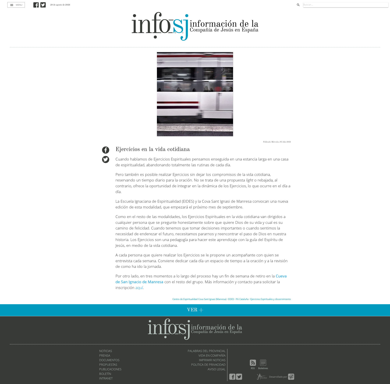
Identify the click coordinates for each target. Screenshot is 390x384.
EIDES (231, 299)
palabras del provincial (206, 351)
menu (16, 5)
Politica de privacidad (208, 364)
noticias (105, 351)
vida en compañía (212, 355)
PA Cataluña (242, 299)
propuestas (108, 364)
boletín (105, 374)
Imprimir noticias (212, 360)
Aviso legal (216, 369)
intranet (106, 378)
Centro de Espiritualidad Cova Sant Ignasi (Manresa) (199, 299)
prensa (104, 355)
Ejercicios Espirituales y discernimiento (270, 299)
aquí (139, 288)
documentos (109, 360)
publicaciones (110, 369)
